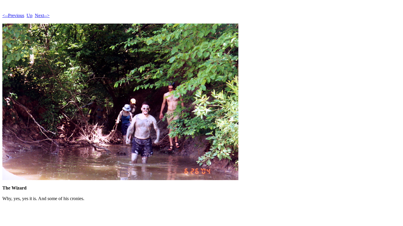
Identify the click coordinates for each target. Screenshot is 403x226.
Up (29, 15)
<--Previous (13, 15)
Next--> (42, 15)
